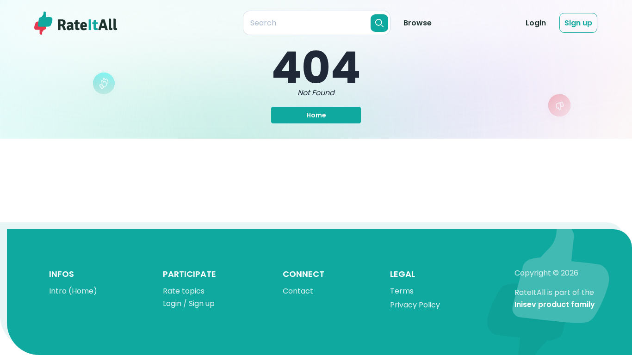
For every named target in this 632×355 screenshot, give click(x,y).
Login (536, 23)
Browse (417, 23)
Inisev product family (554, 305)
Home (316, 115)
